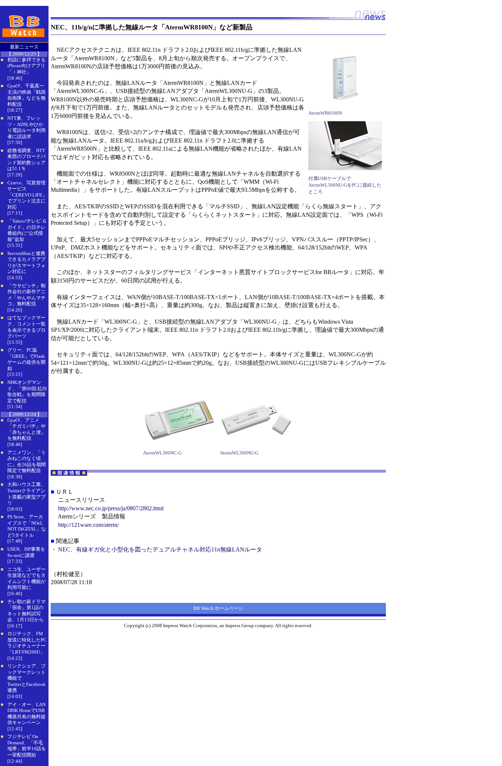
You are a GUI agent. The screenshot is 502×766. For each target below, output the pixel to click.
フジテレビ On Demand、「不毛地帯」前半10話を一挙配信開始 (26, 746)
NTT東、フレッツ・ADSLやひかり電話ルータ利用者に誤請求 (26, 127)
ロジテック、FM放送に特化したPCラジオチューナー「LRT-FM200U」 (27, 643)
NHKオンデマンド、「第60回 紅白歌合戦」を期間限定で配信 (27, 391)
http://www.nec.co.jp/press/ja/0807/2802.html (111, 508)
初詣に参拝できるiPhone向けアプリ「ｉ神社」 (26, 66)
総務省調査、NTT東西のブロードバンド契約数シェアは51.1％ (26, 160)
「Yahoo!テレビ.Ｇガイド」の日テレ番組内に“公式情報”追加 (27, 230)
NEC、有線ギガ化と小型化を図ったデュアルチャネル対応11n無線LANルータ (160, 549)
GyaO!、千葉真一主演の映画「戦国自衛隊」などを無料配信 (26, 95)
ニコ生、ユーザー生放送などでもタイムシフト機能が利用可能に (26, 578)
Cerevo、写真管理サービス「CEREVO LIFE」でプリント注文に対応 (27, 195)
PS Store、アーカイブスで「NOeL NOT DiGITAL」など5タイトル (26, 526)
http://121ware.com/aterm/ (88, 525)
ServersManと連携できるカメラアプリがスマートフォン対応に (26, 262)
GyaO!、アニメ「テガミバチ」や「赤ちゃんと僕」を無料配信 (26, 429)
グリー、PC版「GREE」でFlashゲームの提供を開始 (26, 359)
